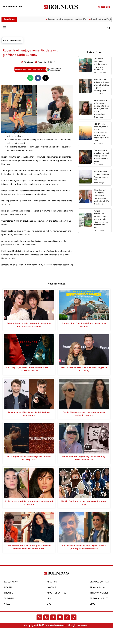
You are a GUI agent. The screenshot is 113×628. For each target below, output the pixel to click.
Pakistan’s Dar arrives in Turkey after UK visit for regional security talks (101, 85)
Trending (9, 598)
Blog (92, 604)
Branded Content (99, 582)
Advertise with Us (56, 593)
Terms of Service (99, 593)
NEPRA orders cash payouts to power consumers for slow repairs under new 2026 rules (101, 132)
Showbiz (8, 593)
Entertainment (15, 40)
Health (8, 587)
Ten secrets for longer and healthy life (59, 19)
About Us (52, 582)
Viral (7, 604)
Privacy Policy (98, 587)
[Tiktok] (73, 617)
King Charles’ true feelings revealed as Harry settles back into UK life (101, 195)
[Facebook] (46, 617)
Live (49, 604)
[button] (30, 78)
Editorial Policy (99, 598)
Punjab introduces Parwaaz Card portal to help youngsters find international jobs (101, 219)
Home (5, 40)
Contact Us (53, 587)
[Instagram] (67, 617)
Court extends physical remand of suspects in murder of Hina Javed (101, 155)
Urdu (49, 598)
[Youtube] (60, 617)
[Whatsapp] (39, 617)
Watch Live (104, 6)
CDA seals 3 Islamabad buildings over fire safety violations (100, 64)
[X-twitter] (53, 617)
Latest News (11, 582)
